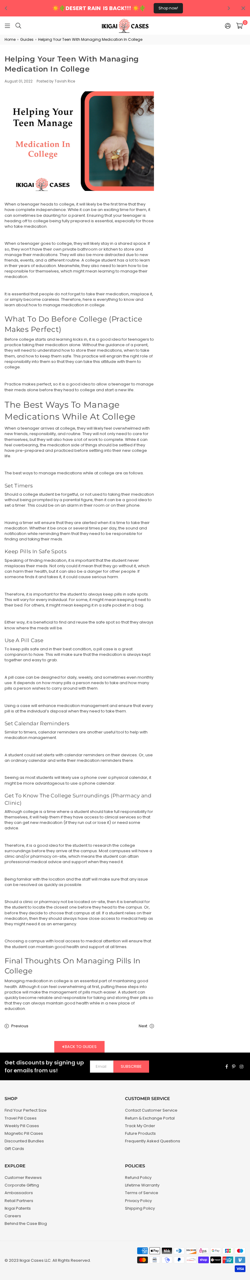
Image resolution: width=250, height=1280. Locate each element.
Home (10, 39)
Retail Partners (19, 1201)
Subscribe (131, 1066)
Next (143, 1026)
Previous (19, 1026)
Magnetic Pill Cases (24, 1133)
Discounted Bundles (24, 1141)
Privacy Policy (138, 1201)
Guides (27, 39)
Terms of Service (141, 1193)
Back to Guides (80, 1047)
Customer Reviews (23, 1177)
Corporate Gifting (22, 1185)
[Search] (18, 25)
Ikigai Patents (18, 1208)
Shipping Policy (140, 1208)
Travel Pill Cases (21, 1118)
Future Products (140, 1133)
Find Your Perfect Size (26, 1110)
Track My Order (140, 1126)
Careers (13, 1216)
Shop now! (168, 8)
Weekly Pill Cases (22, 1126)
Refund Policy (138, 1177)
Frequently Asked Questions (152, 1141)
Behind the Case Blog (26, 1223)
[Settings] (228, 25)
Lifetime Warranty (142, 1185)
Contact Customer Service (151, 1110)
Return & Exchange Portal (150, 1118)
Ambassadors (19, 1193)
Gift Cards (14, 1149)
